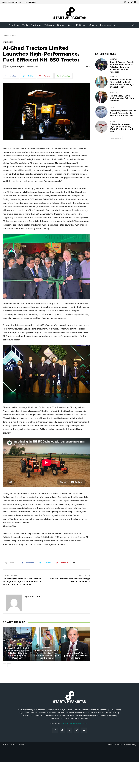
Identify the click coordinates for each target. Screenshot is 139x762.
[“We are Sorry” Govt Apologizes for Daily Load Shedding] (75, 644)
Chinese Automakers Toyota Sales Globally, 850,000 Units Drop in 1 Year (121, 128)
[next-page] (9, 665)
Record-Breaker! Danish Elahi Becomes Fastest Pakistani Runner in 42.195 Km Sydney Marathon (17, 653)
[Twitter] (131, 2)
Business (13, 36)
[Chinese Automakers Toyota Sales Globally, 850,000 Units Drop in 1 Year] (101, 127)
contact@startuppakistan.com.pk (75, 723)
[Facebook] (122, 2)
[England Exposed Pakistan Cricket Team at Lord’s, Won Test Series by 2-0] (101, 112)
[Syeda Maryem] (5, 66)
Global (112, 121)
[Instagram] (125, 2)
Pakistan (17, 645)
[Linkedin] (128, 2)
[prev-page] (4, 665)
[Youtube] (135, 2)
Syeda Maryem (17, 66)
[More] (74, 562)
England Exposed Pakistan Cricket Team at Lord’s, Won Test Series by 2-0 (123, 113)
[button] (133, 25)
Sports (113, 107)
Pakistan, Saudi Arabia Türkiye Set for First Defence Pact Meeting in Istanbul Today (46, 654)
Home (5, 36)
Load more (114, 138)
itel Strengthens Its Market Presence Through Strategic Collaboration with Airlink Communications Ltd (22, 582)
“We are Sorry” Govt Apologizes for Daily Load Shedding (75, 655)
